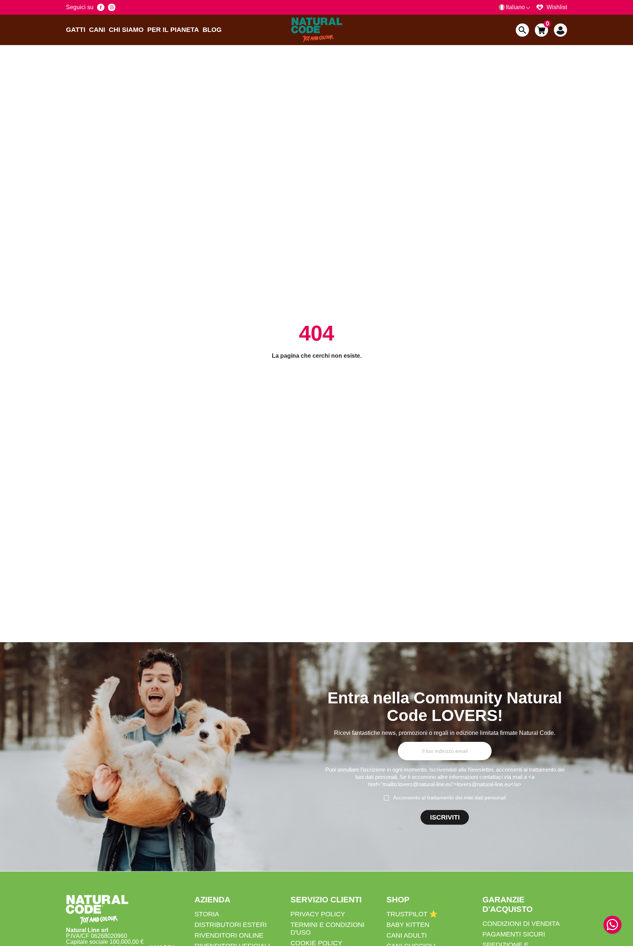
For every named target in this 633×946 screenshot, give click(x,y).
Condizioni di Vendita (521, 923)
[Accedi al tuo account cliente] (560, 30)
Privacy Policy (317, 914)
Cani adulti (406, 935)
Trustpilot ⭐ (411, 914)
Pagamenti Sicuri (513, 934)
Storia (207, 914)
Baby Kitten (407, 924)
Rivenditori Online (229, 935)
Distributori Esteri (231, 924)
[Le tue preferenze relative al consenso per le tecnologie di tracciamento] (620, 939)
